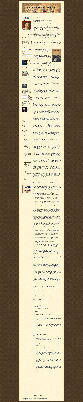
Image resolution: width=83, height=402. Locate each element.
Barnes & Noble (39, 299)
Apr (24, 178)
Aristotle (27, 35)
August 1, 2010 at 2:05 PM (44, 334)
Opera (31, 42)
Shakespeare (28, 44)
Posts (24, 53)
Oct (24, 137)
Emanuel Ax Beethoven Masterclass (27, 172)
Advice (23, 34)
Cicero (30, 36)
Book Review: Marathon (27, 143)
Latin (31, 39)
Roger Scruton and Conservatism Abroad (27, 160)
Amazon (34, 299)
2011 (24, 132)
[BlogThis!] (42, 308)
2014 (24, 129)
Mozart (27, 41)
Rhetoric (25, 44)
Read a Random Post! (26, 31)
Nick (37, 334)
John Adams (27, 39)
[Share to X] (44, 308)
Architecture (24, 35)
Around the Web (26, 146)
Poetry (27, 43)
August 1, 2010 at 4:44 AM (45, 314)
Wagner (27, 45)
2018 (24, 124)
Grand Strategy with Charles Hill (27, 145)
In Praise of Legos (26, 165)
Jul (24, 141)
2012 (24, 131)
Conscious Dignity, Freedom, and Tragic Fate (27, 148)
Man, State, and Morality (27, 150)
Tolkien (25, 45)
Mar (24, 179)
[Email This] (40, 308)
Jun (24, 175)
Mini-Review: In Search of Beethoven (27, 174)
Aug (24, 140)
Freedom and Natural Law (28, 168)
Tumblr (52, 14)
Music (40, 14)
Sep (24, 139)
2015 (24, 127)
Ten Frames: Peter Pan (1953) (29, 61)
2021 (24, 121)
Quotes (23, 44)
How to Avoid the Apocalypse (26, 167)
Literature (23, 41)
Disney (31, 37)
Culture (46, 14)
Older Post (59, 393)
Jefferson (23, 39)
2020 (24, 122)
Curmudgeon (27, 37)
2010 (24, 134)
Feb (24, 180)
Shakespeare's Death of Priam (29, 85)
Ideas (24, 156)
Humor (31, 38)
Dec (24, 135)
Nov (24, 136)
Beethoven (23, 36)
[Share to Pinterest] (47, 308)
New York (24, 42)
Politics (30, 43)
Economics (23, 38)
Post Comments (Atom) (42, 395)
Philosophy (24, 43)
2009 (24, 183)
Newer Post (35, 393)
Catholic (27, 36)
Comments (25, 55)
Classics (23, 37)
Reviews (33, 14)
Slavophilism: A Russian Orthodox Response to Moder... (28, 154)
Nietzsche (27, 42)
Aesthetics (30, 34)
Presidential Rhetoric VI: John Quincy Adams (29, 109)
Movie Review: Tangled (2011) (28, 73)
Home (27, 14)
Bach (31, 35)
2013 (24, 130)
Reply (37, 330)
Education (27, 38)
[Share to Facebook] (45, 308)
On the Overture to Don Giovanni (29, 96)
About (23, 20)
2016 (24, 126)
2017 (24, 125)
